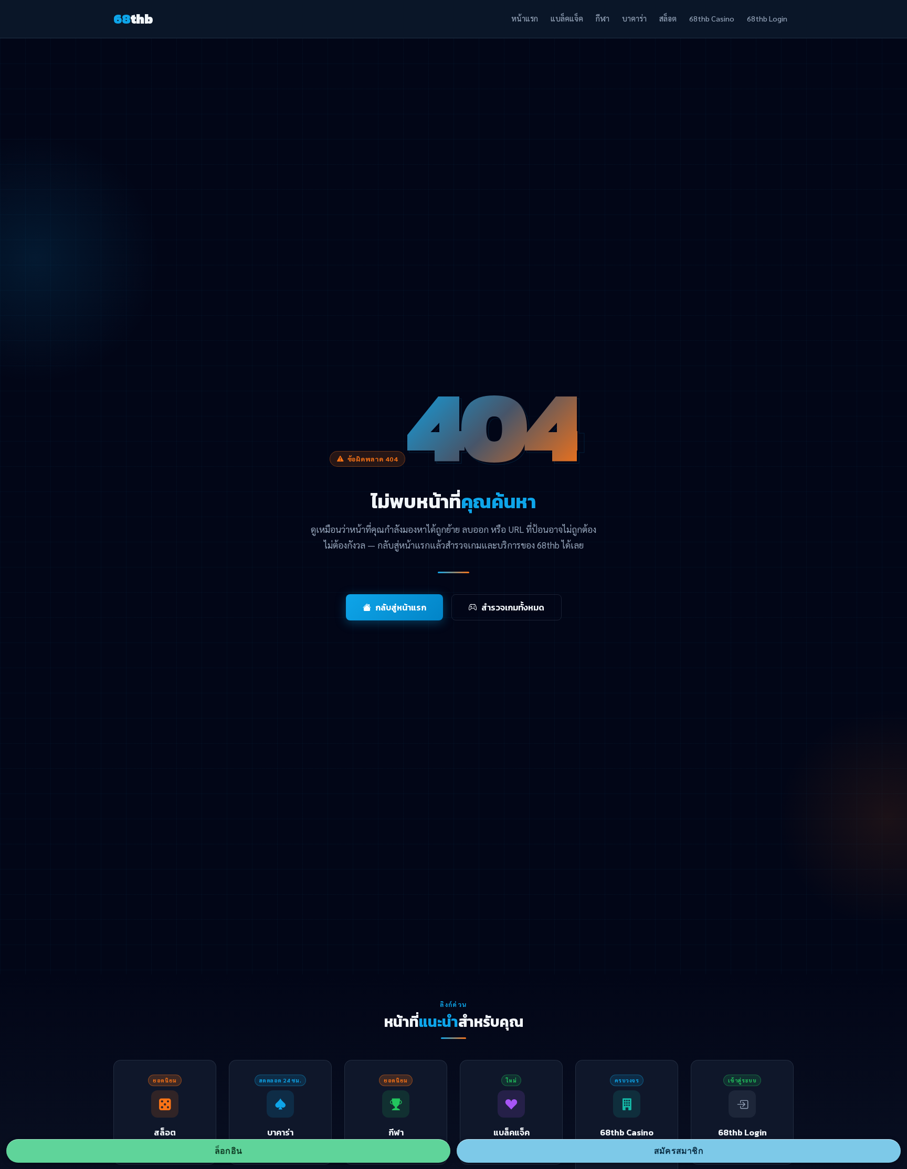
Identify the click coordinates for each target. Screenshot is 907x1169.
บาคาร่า (634, 18)
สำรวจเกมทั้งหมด (512, 607)
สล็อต (668, 18)
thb (133, 19)
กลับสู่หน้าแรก (400, 607)
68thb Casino (711, 18)
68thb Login (767, 18)
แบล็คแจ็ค (567, 18)
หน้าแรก (524, 18)
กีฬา (602, 18)
